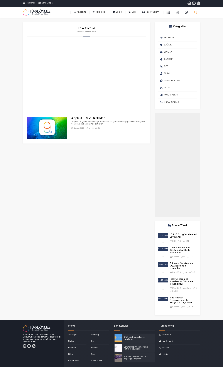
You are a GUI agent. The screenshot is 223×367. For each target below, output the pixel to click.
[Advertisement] (86, 76)
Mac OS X (176, 273)
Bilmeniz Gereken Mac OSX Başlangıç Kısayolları (182, 266)
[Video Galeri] (186, 12)
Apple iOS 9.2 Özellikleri (88, 118)
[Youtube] (194, 3)
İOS (174, 241)
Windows (187, 288)
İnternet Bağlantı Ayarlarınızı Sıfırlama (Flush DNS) (181, 281)
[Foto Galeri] (177, 12)
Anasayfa (80, 32)
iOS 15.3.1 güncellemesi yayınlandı (183, 235)
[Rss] (198, 3)
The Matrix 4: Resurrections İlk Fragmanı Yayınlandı (181, 300)
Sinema (175, 257)
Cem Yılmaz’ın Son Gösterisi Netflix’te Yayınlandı (180, 250)
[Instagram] (189, 3)
